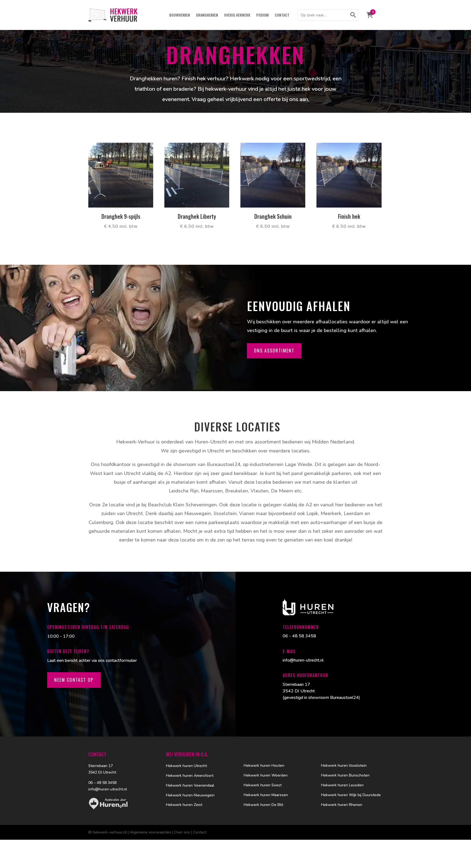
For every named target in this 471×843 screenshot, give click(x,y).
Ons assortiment (274, 350)
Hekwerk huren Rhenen (341, 804)
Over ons (182, 832)
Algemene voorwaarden (150, 832)
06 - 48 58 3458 (299, 636)
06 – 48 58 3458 (102, 782)
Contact (282, 15)
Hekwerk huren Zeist (184, 804)
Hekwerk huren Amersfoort (189, 775)
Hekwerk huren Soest (263, 785)
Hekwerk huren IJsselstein (344, 765)
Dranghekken (207, 15)
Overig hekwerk (237, 15)
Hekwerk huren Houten (264, 765)
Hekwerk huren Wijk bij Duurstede (351, 795)
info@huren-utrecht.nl (303, 660)
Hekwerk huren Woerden (266, 775)
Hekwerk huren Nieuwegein (190, 795)
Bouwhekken (179, 15)
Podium (262, 15)
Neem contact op (73, 680)
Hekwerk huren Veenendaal (190, 785)
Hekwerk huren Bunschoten (345, 775)
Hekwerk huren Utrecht (186, 765)
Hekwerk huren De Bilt (263, 804)
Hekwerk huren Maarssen (266, 795)
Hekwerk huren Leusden (342, 785)
